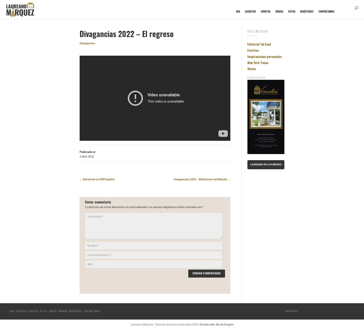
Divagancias (87, 43)
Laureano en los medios (266, 164)
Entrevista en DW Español (97, 179)
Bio (238, 11)
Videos (279, 11)
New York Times (257, 62)
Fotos (291, 11)
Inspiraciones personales (264, 56)
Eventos (266, 11)
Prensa (62, 311)
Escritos (250, 11)
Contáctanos (326, 11)
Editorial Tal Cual (259, 44)
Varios (251, 68)
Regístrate (307, 11)
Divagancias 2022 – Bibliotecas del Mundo (202, 179)
